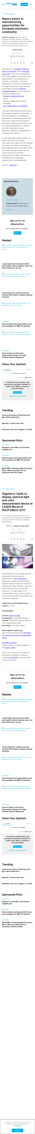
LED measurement (20, 579)
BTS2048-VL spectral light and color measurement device (16, 635)
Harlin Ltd (12, 165)
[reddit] (20, 63)
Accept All (17, 1130)
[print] (32, 63)
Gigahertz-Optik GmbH (21, 526)
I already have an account (17, 396)
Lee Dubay (14, 657)
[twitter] (17, 63)
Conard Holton (17, 50)
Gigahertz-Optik (14, 616)
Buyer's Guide (10, 648)
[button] (3, 4)
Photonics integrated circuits (13, 96)
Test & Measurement (8, 14)
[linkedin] (14, 63)
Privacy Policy (18, 1125)
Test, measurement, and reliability (15, 106)
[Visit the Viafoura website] (28, 377)
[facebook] (11, 63)
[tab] (7, 369)
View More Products (9, 643)
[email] (23, 63)
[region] (17, 374)
